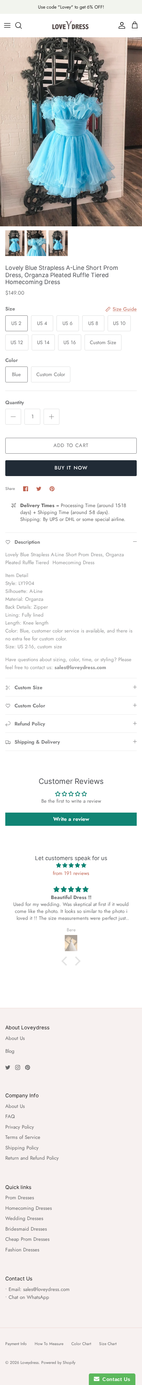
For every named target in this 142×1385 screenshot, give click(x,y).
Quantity (14, 402)
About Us (15, 1038)
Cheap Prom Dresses (27, 1239)
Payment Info (16, 1344)
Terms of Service (22, 1137)
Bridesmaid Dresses (26, 1229)
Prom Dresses (19, 1197)
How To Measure (49, 1344)
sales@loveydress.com (46, 1289)
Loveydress (29, 1363)
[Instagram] (17, 1067)
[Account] (120, 25)
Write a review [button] (71, 819)
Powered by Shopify (58, 1363)
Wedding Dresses (24, 1218)
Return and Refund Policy (32, 1158)
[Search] (22, 25)
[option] (71, 131)
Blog (10, 1051)
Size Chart (108, 1344)
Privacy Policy (19, 1127)
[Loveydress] (71, 25)
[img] (71, 865)
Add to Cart (71, 445)
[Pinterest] (27, 1067)
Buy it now (71, 467)
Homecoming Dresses (28, 1208)
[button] (66, 961)
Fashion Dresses (22, 1249)
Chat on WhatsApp (29, 1297)
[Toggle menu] (7, 25)
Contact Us (114, 1379)
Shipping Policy (22, 1147)
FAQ (10, 1116)
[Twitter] (7, 1067)
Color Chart (81, 1344)
